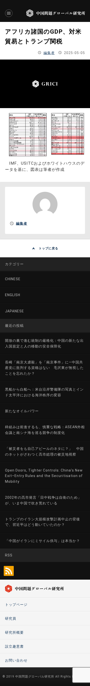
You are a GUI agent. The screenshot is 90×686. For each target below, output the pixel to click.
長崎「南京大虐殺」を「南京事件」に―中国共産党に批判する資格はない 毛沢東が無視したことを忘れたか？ (44, 367)
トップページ (16, 605)
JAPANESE (14, 311)
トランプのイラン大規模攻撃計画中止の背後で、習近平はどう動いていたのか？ (42, 522)
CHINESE (12, 279)
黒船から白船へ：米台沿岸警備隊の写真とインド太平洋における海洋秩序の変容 (44, 392)
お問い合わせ (16, 660)
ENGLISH (12, 295)
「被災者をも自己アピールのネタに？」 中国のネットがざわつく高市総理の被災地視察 (44, 451)
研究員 (10, 618)
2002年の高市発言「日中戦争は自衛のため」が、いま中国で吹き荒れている (43, 500)
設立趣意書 (14, 646)
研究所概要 (14, 632)
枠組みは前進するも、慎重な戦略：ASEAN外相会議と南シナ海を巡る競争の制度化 (45, 429)
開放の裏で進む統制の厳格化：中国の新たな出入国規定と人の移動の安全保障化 (44, 343)
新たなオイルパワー (22, 411)
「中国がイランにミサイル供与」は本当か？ (42, 541)
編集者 (49, 53)
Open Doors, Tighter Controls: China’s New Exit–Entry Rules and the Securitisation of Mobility (44, 475)
